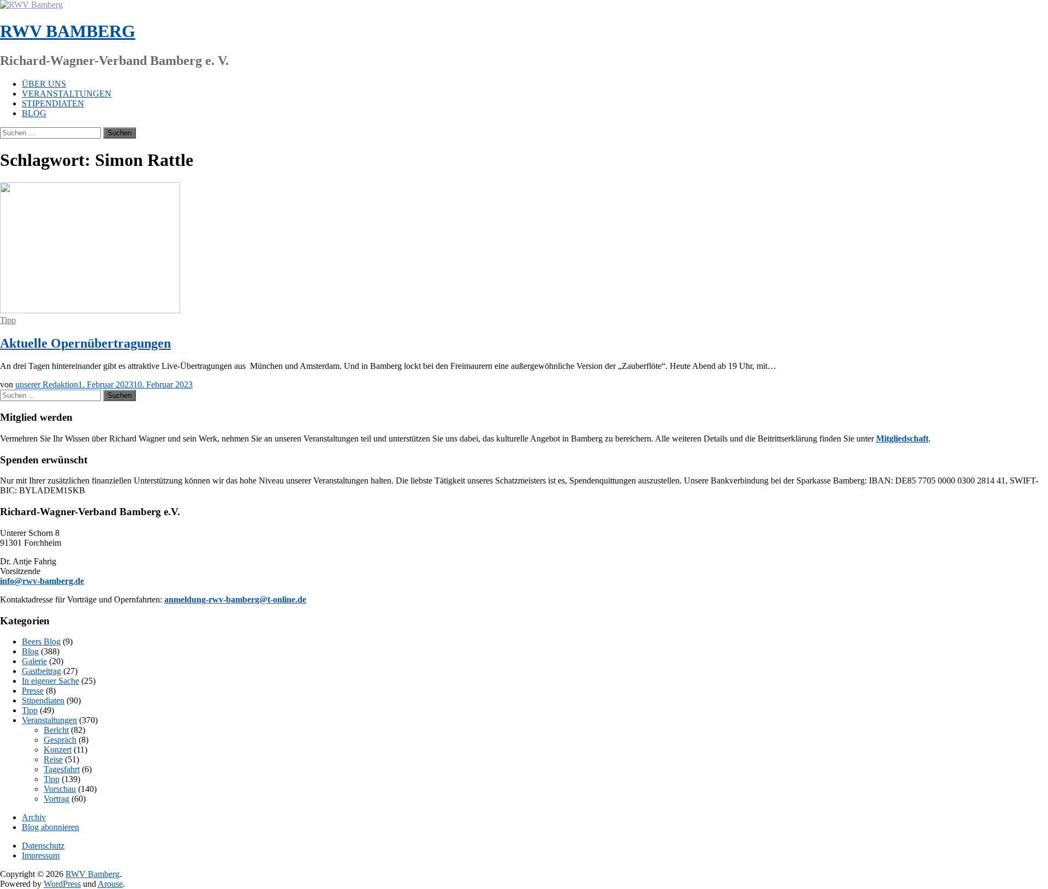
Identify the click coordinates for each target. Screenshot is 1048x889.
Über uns (44, 83)
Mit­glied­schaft (902, 438)
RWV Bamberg (67, 31)
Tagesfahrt (62, 769)
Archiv (34, 817)
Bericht (56, 730)
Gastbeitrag (41, 671)
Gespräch (60, 739)
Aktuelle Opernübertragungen (85, 343)
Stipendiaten (53, 103)
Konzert (58, 749)
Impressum (40, 855)
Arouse (110, 883)
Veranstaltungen (66, 93)
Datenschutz (43, 845)
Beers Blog (41, 641)
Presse (33, 690)
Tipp (8, 320)
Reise (53, 759)
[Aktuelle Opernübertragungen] (90, 310)
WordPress (62, 883)
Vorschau (60, 788)
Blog (34, 113)
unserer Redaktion (46, 384)
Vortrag (56, 798)
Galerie (34, 661)
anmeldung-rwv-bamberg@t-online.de (235, 599)
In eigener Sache (50, 680)
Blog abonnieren (50, 827)
